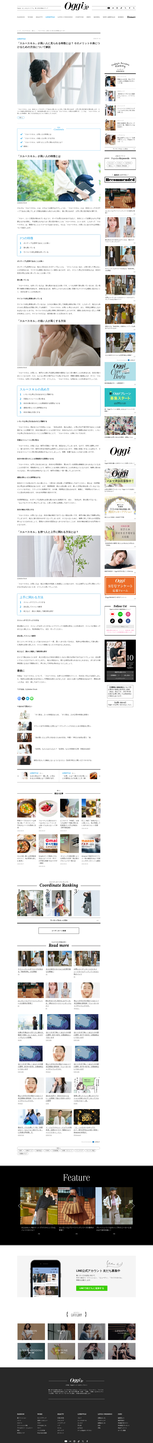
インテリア (80, 1150)
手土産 (79, 1425)
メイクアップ (61, 1423)
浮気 (99, 1428)
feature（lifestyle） (122, 166)
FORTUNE (80, 17)
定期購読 (113, 675)
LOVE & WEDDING (65, 17)
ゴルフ (79, 1418)
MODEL (97, 17)
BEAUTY (39, 17)
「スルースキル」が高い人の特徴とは (37, 134)
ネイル (59, 1428)
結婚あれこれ (102, 1423)
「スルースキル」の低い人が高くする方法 (39, 138)
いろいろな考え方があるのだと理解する (38, 394)
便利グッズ (29, 1150)
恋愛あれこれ (102, 1418)
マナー (39, 1428)
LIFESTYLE (50, 17)
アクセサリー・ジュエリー (25, 1428)
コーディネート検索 (59, 931)
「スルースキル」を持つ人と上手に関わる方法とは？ (43, 142)
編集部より (121, 1418)
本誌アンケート (122, 1428)
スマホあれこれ (41, 1425)
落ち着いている (29, 248)
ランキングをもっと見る (58, 920)
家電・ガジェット (68, 1150)
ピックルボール (82, 1420)
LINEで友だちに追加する (92, 1288)
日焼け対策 (60, 1418)
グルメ (120, 163)
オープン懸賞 (122, 1430)
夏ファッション (21, 1418)
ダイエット (60, 1433)
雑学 (21, 1150)
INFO (89, 17)
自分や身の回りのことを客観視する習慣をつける (42, 403)
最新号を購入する (120, 672)
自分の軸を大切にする (32, 412)
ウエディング (102, 1420)
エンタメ (111, 163)
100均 (47, 1150)
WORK (30, 17)
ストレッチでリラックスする (34, 602)
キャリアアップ (41, 1418)
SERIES (121, 17)
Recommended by (86, 1142)
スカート (19, 1423)
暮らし (33, 30)
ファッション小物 (22, 1425)
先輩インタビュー (42, 1420)
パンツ (19, 1420)
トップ (19, 30)
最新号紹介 (121, 1420)
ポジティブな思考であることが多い (37, 243)
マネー (39, 1423)
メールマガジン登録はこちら (120, 626)
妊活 (99, 1425)
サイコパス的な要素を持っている (36, 252)
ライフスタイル (26, 30)
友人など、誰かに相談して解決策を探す (38, 611)
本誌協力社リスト (123, 1423)
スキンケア (60, 1420)
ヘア (58, 1425)
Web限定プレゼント (124, 1425)
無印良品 (39, 1150)
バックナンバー (120, 678)
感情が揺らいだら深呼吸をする (35, 408)
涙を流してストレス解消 (33, 607)
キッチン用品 (91, 1150)
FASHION (21, 17)
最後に (26, 146)
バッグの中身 (41, 1430)
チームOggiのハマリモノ (85, 1430)
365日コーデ (21, 1433)
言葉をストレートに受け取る (34, 399)
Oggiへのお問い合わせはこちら (119, 705)
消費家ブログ (23, 1153)
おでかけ (128, 163)
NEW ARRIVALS (109, 17)
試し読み (127, 675)
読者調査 (55, 1150)
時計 (18, 1430)
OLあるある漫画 (42, 1433)
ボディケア (60, 1430)
